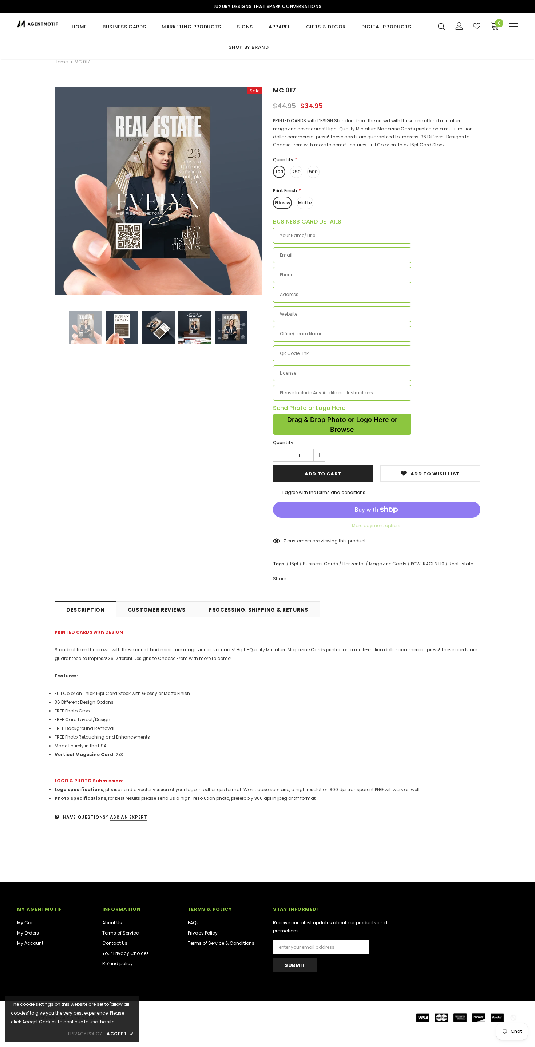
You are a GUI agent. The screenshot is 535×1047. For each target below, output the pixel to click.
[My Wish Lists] (476, 26)
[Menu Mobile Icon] (513, 26)
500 (313, 172)
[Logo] (37, 24)
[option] (158, 191)
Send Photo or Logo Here (309, 408)
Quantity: (283, 442)
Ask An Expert (128, 817)
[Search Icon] (441, 26)
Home (61, 62)
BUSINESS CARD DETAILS (307, 221)
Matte (305, 202)
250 (296, 172)
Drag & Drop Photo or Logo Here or (342, 424)
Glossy (282, 202)
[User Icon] (459, 26)
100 (279, 172)
